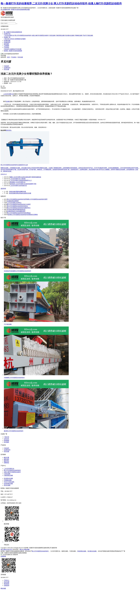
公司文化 (12, 39)
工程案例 (6, 45)
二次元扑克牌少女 (9, 35)
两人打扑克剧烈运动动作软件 (23, 35)
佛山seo (22, 549)
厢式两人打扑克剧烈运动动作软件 (13, 431)
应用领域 (17, 39)
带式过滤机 (7, 485)
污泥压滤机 (52, 35)
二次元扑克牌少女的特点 (14, 202)
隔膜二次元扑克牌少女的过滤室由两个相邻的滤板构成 (25, 177)
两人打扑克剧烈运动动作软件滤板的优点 (18, 207)
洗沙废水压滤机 (69, 35)
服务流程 (6, 459)
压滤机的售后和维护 (13, 201)
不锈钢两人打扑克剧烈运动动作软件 (14, 377)
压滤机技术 (12, 49)
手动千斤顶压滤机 (88, 35)
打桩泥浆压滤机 (60, 35)
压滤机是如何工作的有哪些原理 (16, 211)
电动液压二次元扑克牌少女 (17, 182)
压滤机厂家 (7, 37)
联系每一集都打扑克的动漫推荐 (15, 9)
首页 (8, 57)
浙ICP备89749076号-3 (7, 549)
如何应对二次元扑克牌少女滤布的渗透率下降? (23, 184)
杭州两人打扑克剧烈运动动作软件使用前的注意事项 (23, 214)
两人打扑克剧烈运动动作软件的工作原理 (18, 204)
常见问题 (18, 49)
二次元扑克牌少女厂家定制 (17, 178)
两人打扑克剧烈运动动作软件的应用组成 (18, 213)
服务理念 (6, 461)
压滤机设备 (7, 40)
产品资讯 (6, 47)
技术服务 (23, 39)
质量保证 (6, 462)
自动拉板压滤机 (8, 483)
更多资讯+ (9, 130)
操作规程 (6, 44)
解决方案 (6, 457)
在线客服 (3, 556)
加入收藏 (3, 9)
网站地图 (27, 9)
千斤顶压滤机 (8, 324)
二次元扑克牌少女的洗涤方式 (18, 185)
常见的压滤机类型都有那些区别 (16, 209)
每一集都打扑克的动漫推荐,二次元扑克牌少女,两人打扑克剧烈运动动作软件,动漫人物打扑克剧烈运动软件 (61, 3)
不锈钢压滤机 (78, 35)
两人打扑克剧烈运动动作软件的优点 (17, 206)
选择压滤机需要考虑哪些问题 (17, 191)
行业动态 (6, 49)
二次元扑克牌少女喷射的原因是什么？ (21, 180)
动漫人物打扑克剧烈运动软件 (40, 35)
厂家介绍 (6, 39)
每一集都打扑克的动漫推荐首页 (13, 32)
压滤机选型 (7, 42)
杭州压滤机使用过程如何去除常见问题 (20, 193)
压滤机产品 (7, 33)
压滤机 (8, 101)
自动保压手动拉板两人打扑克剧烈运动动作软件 (17, 271)
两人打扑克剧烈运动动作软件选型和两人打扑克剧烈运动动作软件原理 (27, 199)
